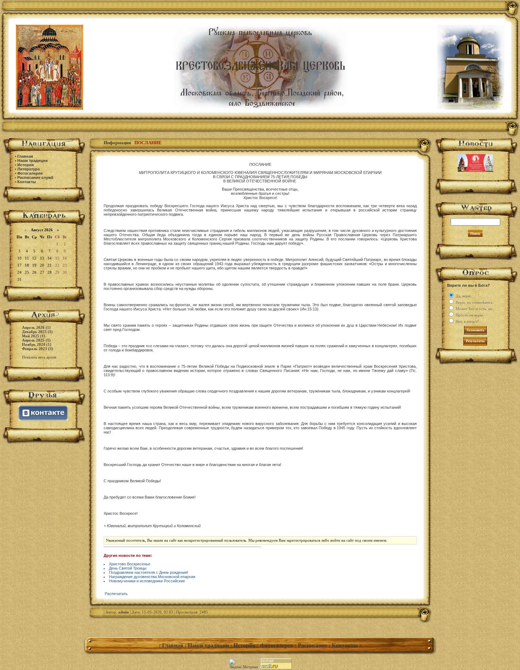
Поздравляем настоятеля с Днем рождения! (148, 572)
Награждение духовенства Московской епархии (152, 577)
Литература (28, 169)
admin (123, 612)
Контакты (26, 182)
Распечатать (116, 594)
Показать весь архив (39, 357)
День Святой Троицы (127, 568)
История (25, 165)
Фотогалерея (29, 173)
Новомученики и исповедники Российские (147, 581)
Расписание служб (35, 177)
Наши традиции (32, 160)
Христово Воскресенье (129, 564)
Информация (117, 142)
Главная (25, 156)
